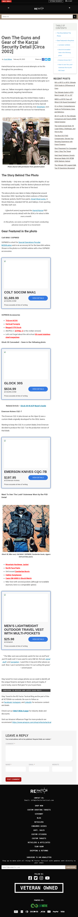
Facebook (8, 702)
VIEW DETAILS (38, 298)
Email (32, 765)
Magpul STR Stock (13, 327)
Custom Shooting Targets (39, 810)
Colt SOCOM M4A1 (20, 292)
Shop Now (39, 806)
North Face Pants (13, 568)
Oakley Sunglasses (13, 575)
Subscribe (70, 867)
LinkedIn (28, 702)
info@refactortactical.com (42, 800)
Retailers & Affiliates (39, 842)
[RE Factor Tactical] (39, 8)
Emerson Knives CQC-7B (25, 472)
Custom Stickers (39, 834)
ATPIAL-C (19, 331)
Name (8, 765)
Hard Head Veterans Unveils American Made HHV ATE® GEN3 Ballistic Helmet (65, 158)
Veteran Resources (56, 1)
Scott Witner (8, 59)
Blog (39, 818)
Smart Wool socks (38, 199)
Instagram (16, 702)
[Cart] (69, 8)
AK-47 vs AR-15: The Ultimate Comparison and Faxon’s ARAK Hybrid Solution (65, 119)
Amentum (41, 107)
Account (69, 1)
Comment (10, 744)
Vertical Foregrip (13, 324)
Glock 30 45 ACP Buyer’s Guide (33, 406)
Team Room (39, 847)
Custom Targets (39, 838)
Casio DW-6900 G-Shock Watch (19, 578)
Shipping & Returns (39, 851)
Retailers (39, 822)
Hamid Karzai (37, 210)
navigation (14, 662)
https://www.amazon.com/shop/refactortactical (31, 722)
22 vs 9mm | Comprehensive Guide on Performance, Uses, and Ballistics (65, 109)
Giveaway (39, 814)
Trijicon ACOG (12, 320)
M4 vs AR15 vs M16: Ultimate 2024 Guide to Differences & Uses (65, 85)
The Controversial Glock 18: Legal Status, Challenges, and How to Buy (65, 129)
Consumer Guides (39, 826)
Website (55, 765)
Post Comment (13, 779)
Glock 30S (13, 383)
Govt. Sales (39, 830)
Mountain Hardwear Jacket (17, 564)
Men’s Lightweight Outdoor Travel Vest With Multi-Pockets (24, 629)
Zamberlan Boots (22, 571)
